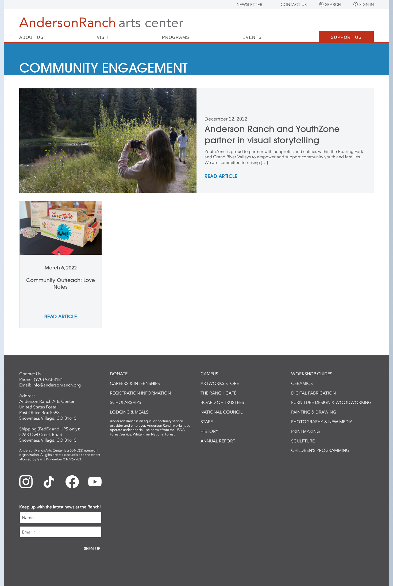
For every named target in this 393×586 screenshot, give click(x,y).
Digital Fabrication (313, 393)
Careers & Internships (135, 383)
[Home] (101, 22)
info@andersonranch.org (56, 385)
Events (252, 37)
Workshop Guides (311, 373)
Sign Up (92, 548)
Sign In (366, 4)
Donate (119, 373)
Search (333, 4)
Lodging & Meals (129, 412)
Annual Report (218, 441)
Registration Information (140, 393)
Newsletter (249, 4)
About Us (31, 37)
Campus (209, 373)
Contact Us (294, 4)
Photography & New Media (322, 421)
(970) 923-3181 (48, 379)
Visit (103, 37)
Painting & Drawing (313, 412)
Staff (207, 421)
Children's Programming (320, 450)
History (209, 431)
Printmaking (305, 431)
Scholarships (125, 402)
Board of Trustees (222, 402)
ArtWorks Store (220, 383)
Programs (175, 37)
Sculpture (303, 441)
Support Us (346, 37)
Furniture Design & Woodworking (331, 402)
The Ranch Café (218, 393)
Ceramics (302, 383)
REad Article (221, 176)
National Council (221, 412)
